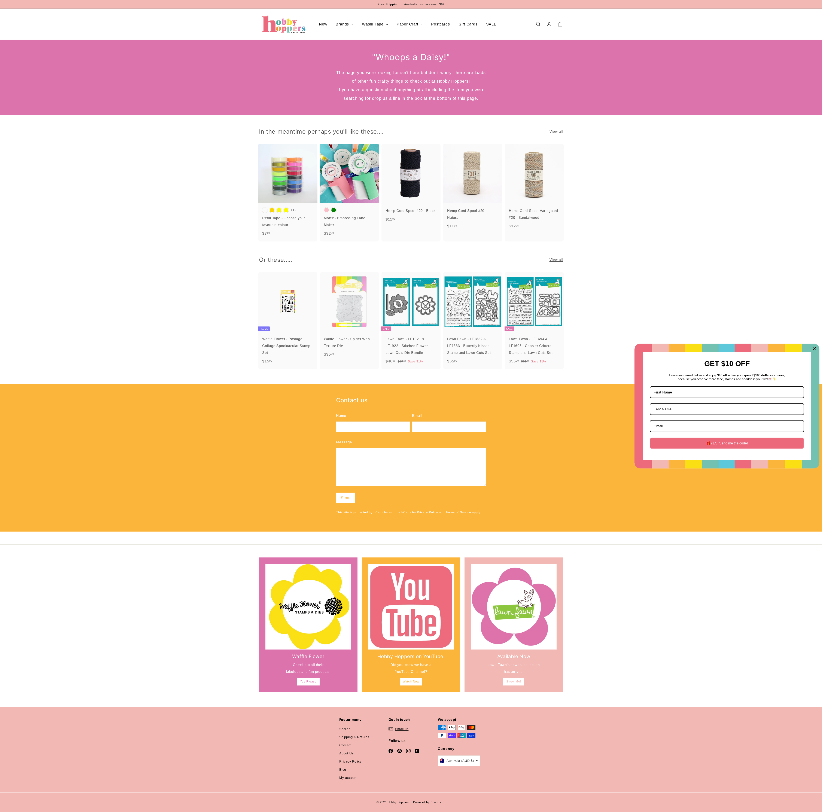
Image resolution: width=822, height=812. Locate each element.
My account (348, 777)
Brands (343, 24)
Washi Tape (373, 24)
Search (344, 729)
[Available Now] (514, 607)
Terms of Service (458, 512)
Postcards (440, 24)
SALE (491, 24)
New (323, 24)
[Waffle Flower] (308, 607)
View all (556, 131)
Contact (345, 745)
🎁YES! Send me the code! (727, 443)
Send (346, 498)
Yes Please (308, 681)
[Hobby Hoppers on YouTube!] (411, 607)
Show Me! (513, 681)
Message (344, 442)
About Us (346, 753)
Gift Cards (468, 24)
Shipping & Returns (354, 737)
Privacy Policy (427, 512)
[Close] (814, 348)
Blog (342, 769)
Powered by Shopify (427, 802)
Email (417, 416)
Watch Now (411, 681)
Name (341, 416)
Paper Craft (408, 24)
